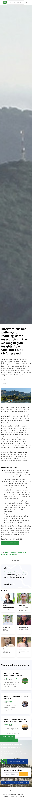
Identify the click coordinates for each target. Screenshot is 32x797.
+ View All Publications (9, 740)
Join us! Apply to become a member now (15, 782)
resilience (7, 552)
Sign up (23, 774)
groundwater (13, 554)
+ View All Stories (8, 737)
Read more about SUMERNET (17, 761)
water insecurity (9, 584)
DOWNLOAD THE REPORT (10, 543)
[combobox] (15, 3)
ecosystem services (16, 552)
